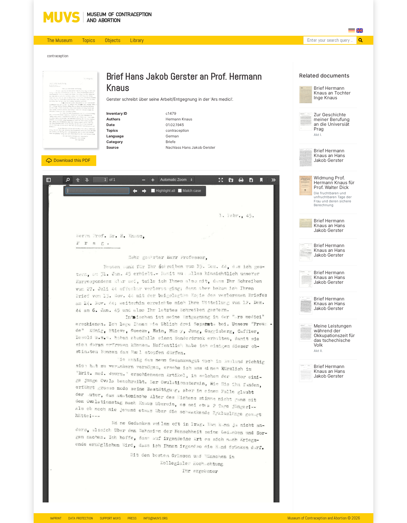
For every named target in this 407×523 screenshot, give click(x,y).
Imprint (55, 518)
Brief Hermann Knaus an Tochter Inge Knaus (332, 93)
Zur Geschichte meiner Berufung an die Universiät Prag (331, 121)
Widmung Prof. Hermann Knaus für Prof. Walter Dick (334, 183)
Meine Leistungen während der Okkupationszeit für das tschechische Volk (334, 335)
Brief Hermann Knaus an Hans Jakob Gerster (329, 155)
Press (132, 518)
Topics (88, 40)
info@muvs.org (155, 518)
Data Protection (80, 518)
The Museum (59, 40)
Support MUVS (110, 518)
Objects (112, 40)
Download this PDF (72, 160)
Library (137, 40)
